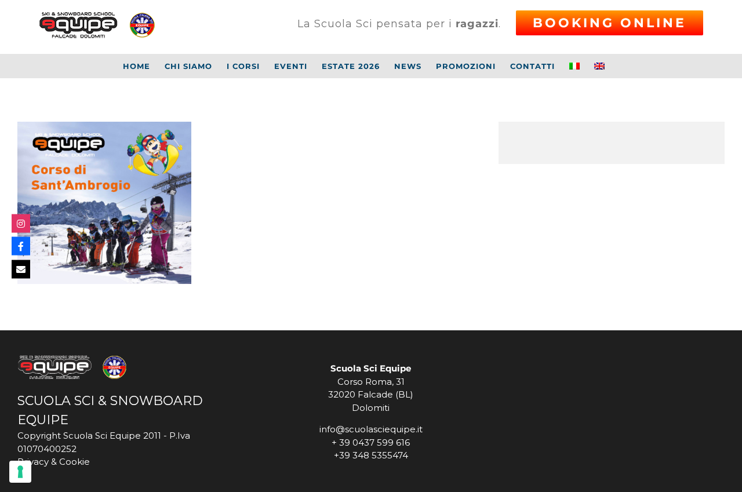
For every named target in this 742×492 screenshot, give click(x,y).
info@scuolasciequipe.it (371, 429)
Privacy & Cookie (53, 461)
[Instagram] (21, 223)
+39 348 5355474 (371, 455)
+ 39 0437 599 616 (371, 442)
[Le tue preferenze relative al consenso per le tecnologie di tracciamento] (20, 472)
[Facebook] (21, 246)
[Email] (21, 269)
